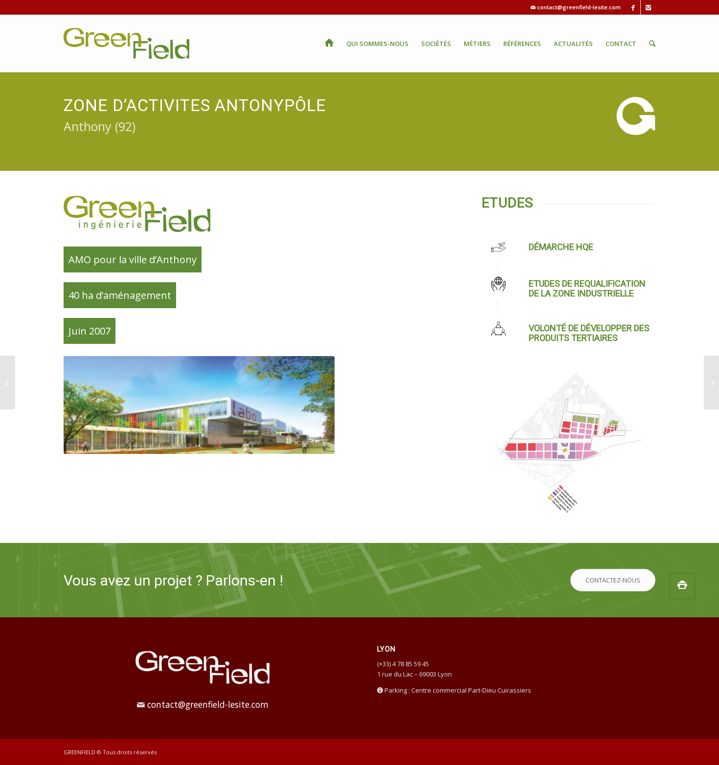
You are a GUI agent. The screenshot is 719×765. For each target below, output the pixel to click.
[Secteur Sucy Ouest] (7, 382)
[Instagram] (648, 7)
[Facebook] (633, 7)
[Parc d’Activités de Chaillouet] (711, 382)
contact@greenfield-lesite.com (579, 7)
